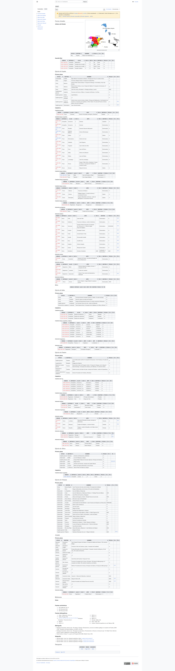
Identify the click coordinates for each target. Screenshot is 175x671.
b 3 (118, 218)
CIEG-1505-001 (64, 62)
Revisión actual (74, 16)
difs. (60, 16)
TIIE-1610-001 (64, 407)
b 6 (118, 424)
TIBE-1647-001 (65, 445)
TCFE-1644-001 (65, 183)
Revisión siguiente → (85, 16)
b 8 (112, 436)
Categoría (58, 652)
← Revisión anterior (65, 16)
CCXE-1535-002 (65, 334)
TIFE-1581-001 (66, 413)
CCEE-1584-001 (67, 476)
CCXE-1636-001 (65, 336)
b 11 (116, 531)
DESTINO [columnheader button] (78, 53)
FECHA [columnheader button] (95, 53)
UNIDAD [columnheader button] (64, 60)
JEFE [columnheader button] (90, 60)
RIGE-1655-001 (64, 437)
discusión (80, 13)
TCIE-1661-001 (63, 175)
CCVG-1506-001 (64, 64)
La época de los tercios (86, 638)
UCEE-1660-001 (66, 384)
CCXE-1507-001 (63, 314)
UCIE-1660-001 (66, 386)
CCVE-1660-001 (66, 390)
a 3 (115, 581)
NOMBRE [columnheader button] (87, 53)
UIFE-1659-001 (64, 342)
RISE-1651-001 (61, 349)
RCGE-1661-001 (65, 204)
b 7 (112, 434)
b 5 (118, 420)
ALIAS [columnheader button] (79, 60)
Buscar (85, 1)
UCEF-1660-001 (66, 388)
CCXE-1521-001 (65, 328)
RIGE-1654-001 (64, 435)
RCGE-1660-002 (63, 399)
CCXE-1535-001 (63, 318)
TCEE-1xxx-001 (60, 114)
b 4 (118, 273)
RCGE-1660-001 (63, 397)
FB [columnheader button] (102, 53)
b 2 (118, 104)
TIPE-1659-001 (63, 211)
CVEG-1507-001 (64, 66)
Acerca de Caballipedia (41, 662)
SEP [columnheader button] (94, 341)
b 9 (112, 461)
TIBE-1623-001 (65, 443)
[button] (37, 2)
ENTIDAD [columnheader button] (71, 60)
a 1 (115, 565)
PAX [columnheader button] (95, 60)
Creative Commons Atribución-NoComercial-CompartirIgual (64, 660)
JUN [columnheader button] (89, 341)
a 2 (115, 578)
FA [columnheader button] (99, 53)
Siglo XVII (87, 649)
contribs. (85, 13)
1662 (82, 649)
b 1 (118, 101)
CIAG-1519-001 (64, 68)
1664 (93, 649)
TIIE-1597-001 (64, 405)
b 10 (114, 461)
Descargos (48, 662)
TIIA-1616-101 (65, 594)
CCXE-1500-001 (65, 324)
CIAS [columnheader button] (86, 60)
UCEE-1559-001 (66, 382)
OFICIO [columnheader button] (72, 53)
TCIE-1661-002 (63, 177)
